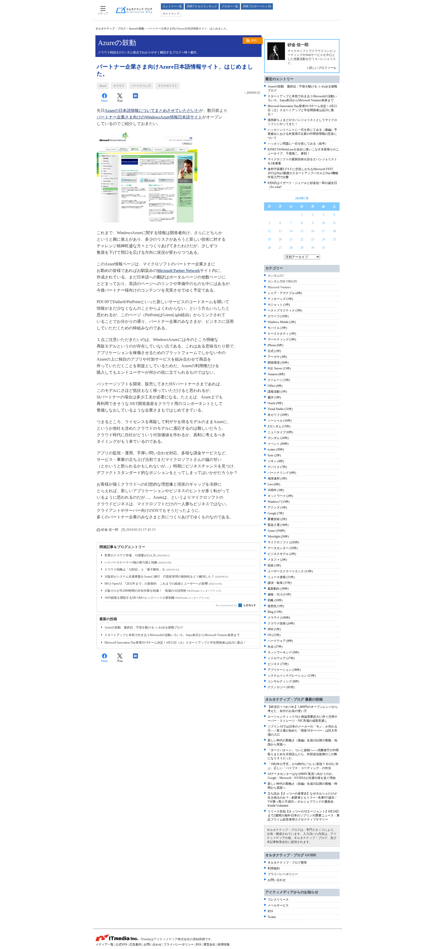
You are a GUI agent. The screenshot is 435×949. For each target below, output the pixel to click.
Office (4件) (275, 386)
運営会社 (209, 944)
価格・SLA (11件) (279, 594)
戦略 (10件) (275, 600)
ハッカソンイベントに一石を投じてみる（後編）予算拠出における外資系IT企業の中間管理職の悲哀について (302, 134)
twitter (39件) (276, 449)
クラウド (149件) (279, 617)
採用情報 (224, 944)
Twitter (272, 917)
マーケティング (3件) (282, 339)
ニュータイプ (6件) (280, 432)
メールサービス (278, 905)
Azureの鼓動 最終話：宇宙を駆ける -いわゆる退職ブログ (143, 627)
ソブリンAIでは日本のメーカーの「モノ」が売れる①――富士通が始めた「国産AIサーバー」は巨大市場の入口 (302, 730)
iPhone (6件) (275, 345)
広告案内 (135, 944)
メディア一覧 (104, 944)
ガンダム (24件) (278, 438)
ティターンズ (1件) (280, 299)
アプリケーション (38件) (284, 670)
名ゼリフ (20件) (278, 415)
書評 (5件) (274, 397)
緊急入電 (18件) (278, 525)
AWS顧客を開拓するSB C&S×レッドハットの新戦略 (156, 597)
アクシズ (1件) (277, 507)
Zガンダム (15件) (279, 426)
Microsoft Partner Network (178, 270)
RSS (254, 40)
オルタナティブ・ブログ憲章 (287, 862)
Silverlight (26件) (278, 536)
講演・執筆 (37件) (280, 583)
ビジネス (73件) (278, 664)
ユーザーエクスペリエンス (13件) (290, 571)
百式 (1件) (274, 351)
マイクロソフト (167, 85)
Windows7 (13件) (278, 501)
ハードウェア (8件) (280, 641)
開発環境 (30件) (278, 362)
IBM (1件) (274, 629)
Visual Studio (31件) (280, 409)
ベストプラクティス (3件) (285, 310)
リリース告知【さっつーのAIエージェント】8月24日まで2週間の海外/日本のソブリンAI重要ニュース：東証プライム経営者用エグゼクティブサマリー (304, 815)
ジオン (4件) (276, 461)
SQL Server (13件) (279, 368)
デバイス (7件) (277, 467)
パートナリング (141, 85)
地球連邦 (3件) (277, 478)
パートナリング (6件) (282, 473)
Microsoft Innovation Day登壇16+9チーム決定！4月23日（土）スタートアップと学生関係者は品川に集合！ (175, 642)
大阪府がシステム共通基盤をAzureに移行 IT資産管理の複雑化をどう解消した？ (166, 576)
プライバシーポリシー (283, 874)
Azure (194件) (276, 530)
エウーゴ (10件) (278, 316)
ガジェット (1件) (279, 304)
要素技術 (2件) (277, 519)
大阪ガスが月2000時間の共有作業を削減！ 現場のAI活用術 (162, 590)
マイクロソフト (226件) (283, 542)
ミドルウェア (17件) (281, 658)
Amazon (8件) (276, 374)
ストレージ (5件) (279, 380)
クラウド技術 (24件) (281, 623)
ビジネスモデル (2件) (282, 554)
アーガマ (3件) (277, 357)
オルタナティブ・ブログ (110, 28)
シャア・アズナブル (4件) (285, 293)
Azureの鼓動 (136, 28)
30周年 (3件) (276, 490)
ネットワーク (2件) (280, 496)
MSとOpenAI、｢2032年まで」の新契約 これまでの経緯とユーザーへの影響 (163, 583)
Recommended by (227, 605)
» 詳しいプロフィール (321, 68)
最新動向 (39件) (278, 588)
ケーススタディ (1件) (282, 333)
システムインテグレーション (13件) (292, 675)
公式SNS (121, 944)
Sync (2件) (274, 455)
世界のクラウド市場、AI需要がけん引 (137, 555)
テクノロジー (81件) (281, 687)
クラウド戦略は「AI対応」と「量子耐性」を (141, 569)
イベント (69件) (278, 444)
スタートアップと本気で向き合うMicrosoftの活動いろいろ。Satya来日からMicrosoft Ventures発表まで (172, 635)
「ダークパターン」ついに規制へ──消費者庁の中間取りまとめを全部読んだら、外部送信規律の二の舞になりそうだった (303, 754)
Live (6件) (274, 484)
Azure (102, 85)
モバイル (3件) (277, 328)
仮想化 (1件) (276, 606)
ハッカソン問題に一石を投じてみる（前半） (298, 143)
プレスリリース (278, 899)
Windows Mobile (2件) (282, 322)
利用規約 (274, 868)
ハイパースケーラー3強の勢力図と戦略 (137, 562)
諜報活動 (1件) (277, 391)
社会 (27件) (275, 646)
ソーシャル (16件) (280, 420)
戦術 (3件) (274, 565)
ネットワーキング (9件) (283, 652)
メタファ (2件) (277, 559)
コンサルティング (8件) (283, 681)
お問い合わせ (277, 880)
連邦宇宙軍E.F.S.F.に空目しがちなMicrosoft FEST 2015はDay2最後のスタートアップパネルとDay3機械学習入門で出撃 (303, 173)
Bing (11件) (275, 612)
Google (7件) (276, 513)
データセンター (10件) (283, 548)
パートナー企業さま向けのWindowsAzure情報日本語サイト (149, 117)
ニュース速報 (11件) (281, 577)
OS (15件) (274, 635)
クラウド (118, 85)
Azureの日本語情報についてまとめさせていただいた (152, 110)
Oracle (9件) (275, 403)
